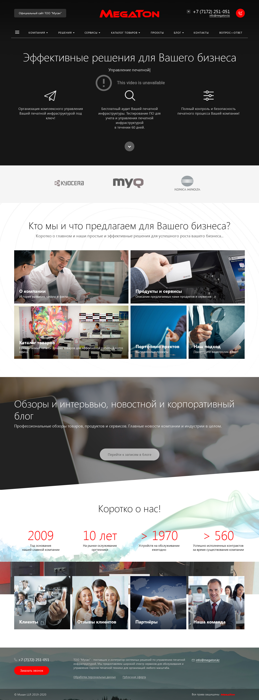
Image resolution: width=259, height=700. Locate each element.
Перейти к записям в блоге (129, 454)
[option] (129, 82)
